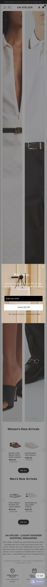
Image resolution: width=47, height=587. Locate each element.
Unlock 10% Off (23, 307)
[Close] (43, 266)
